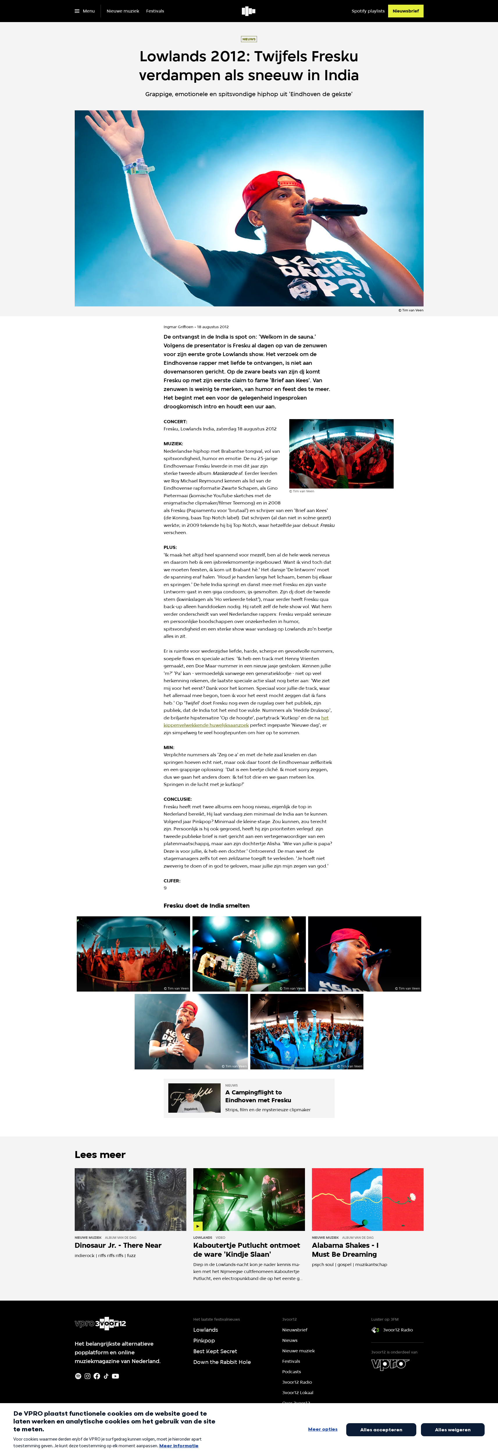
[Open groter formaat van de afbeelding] (341, 454)
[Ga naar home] (249, 11)
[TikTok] (106, 1376)
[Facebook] (96, 1376)
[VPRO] (390, 1365)
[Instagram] (87, 1376)
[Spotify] (78, 1376)
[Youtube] (115, 1376)
